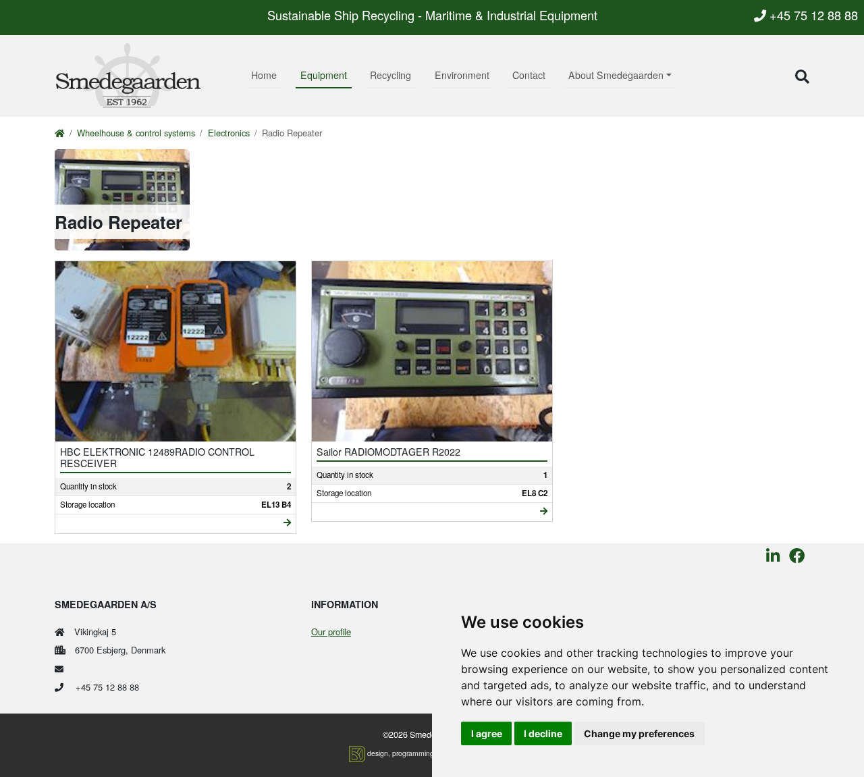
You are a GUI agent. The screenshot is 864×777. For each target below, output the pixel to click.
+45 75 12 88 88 (812, 15)
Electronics (229, 132)
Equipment (323, 75)
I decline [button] (543, 733)
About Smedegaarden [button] (616, 75)
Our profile (331, 631)
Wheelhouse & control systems (136, 132)
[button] (802, 75)
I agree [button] (486, 733)
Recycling (390, 75)
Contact (528, 75)
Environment (462, 75)
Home (264, 75)
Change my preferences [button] (639, 733)
